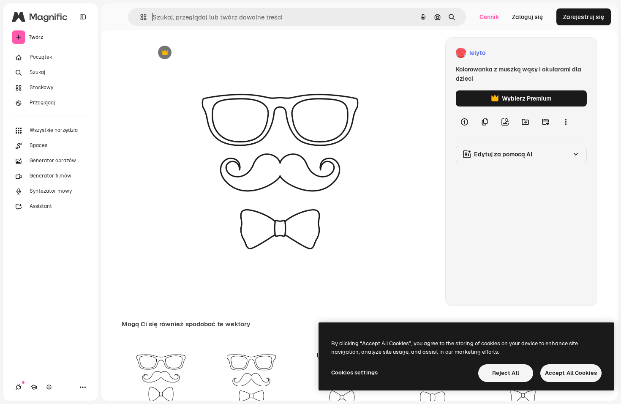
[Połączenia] (18, 387)
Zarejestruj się (583, 17)
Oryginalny (208, 53)
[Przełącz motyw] (49, 387)
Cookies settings (354, 372)
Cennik (489, 17)
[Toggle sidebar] (83, 17)
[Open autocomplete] (140, 17)
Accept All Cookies (571, 373)
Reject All (505, 373)
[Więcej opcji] (565, 121)
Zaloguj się (527, 17)
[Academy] (34, 387)
